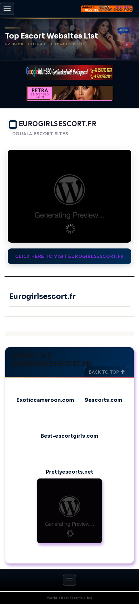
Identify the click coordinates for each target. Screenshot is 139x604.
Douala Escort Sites (40, 133)
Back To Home (116, 142)
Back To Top (104, 372)
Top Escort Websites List (51, 36)
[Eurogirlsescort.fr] (69, 196)
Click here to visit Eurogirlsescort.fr (69, 256)
